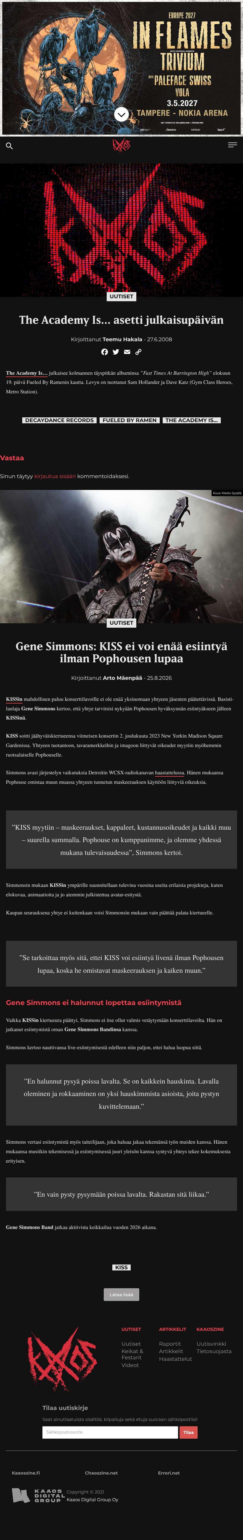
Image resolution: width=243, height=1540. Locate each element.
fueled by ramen (129, 420)
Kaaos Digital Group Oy (92, 1499)
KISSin (14, 699)
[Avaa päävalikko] (232, 145)
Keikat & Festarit (132, 1354)
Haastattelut (175, 1359)
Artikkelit (171, 1351)
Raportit (170, 1344)
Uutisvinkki (211, 1344)
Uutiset (121, 296)
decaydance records (59, 420)
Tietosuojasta (214, 1351)
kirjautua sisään (55, 476)
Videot (130, 1365)
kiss (121, 1268)
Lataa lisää (121, 1294)
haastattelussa (169, 772)
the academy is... (192, 420)
